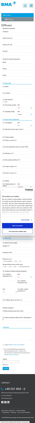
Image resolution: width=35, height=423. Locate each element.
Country (5, 51)
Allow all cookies (17, 225)
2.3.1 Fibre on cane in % (10, 140)
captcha (5, 359)
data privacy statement (12, 354)
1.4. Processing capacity (9, 105)
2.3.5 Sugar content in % (10, 166)
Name (4, 62)
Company (5, 31)
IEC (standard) (8, 261)
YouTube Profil (5, 402)
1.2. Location (6, 93)
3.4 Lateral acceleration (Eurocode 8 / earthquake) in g (17, 318)
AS (16, 261)
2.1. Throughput (7, 122)
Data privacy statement (7, 410)
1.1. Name (6, 86)
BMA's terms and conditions (17, 344)
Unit (19, 105)
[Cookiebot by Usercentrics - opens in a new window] (25, 190)
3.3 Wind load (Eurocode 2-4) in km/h (13, 311)
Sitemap (13, 412)
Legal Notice (5, 412)
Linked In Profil (8, 402)
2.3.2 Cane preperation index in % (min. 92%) (15, 147)
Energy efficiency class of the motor (13, 264)
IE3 (10, 266)
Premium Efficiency (24, 266)
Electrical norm (7, 259)
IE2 (5, 266)
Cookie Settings (20, 410)
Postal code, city (7, 44)
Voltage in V (6, 246)
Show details (25, 220)
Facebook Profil (2, 402)
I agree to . (14, 344)
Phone (5, 68)
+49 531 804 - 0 (15, 389)
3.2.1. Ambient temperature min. (7, 275)
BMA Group (9, 19)
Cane (5, 102)
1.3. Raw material (8, 99)
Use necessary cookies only (17, 231)
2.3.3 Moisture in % (8, 153)
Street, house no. (8, 38)
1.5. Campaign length (9, 111)
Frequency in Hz (7, 252)
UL (20, 261)
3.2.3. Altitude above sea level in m (12, 300)
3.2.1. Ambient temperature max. (22, 281)
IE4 (15, 266)
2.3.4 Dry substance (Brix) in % (11, 160)
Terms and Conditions (24, 412)
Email (4, 75)
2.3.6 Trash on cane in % (9, 173)
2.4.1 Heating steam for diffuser (9, 184)
